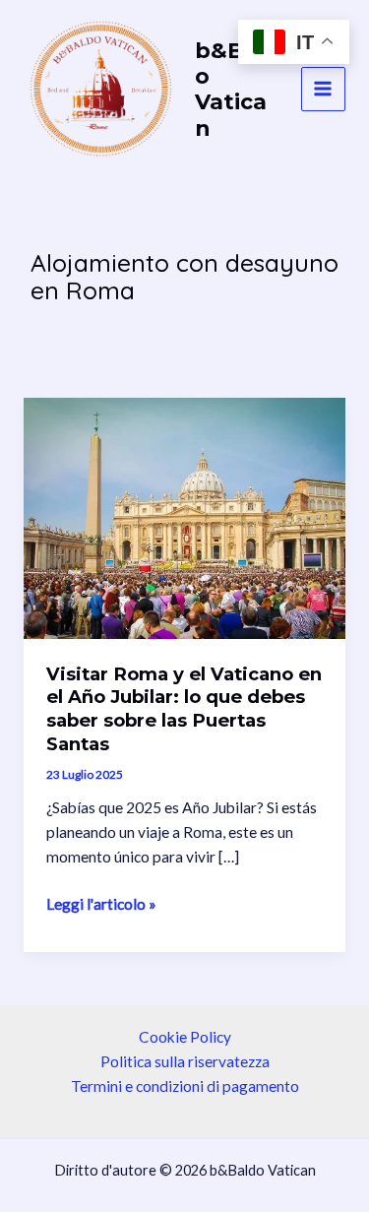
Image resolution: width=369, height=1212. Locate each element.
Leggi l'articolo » (101, 905)
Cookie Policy (185, 1037)
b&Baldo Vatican (237, 89)
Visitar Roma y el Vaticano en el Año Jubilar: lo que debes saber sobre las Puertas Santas (184, 709)
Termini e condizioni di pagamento (185, 1086)
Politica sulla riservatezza (185, 1061)
